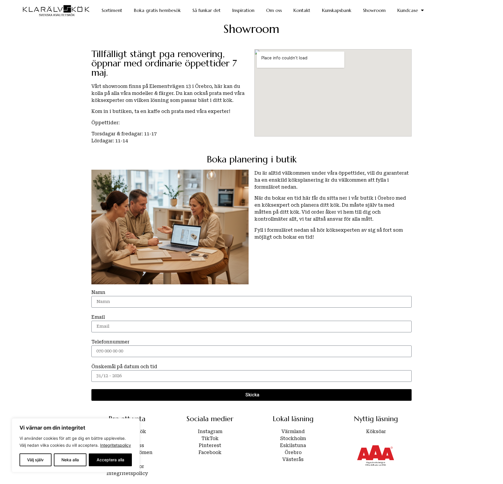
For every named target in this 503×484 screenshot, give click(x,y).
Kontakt (301, 10)
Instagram (210, 431)
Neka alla (70, 459)
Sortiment (112, 10)
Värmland (293, 431)
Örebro (293, 452)
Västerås (293, 459)
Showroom (374, 10)
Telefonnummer (110, 342)
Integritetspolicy (115, 445)
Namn (98, 292)
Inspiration (243, 10)
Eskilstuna (293, 445)
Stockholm (293, 438)
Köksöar (376, 431)
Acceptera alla (110, 459)
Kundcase (407, 10)
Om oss (274, 10)
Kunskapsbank (336, 10)
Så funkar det (206, 10)
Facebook (210, 452)
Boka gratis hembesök (157, 10)
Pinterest (210, 445)
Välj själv (35, 459)
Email (98, 317)
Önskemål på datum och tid (124, 366)
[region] (76, 445)
